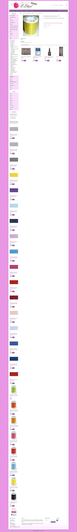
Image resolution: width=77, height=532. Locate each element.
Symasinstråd (12, 70)
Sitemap (11, 88)
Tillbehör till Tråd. (13, 67)
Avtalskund (11, 107)
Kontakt (31, 10)
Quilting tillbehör (12, 22)
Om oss (17, 10)
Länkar (11, 102)
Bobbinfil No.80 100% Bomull (14, 47)
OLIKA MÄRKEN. (12, 40)
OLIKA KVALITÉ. (12, 41)
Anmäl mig (53, 521)
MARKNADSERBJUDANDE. (13, 27)
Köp (13, 138)
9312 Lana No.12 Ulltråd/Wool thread (13, 64)
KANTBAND (11, 20)
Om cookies (11, 105)
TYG (10, 36)
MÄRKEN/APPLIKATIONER (13, 29)
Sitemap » (45, 26)
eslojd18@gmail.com (13, 116)
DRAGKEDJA (11, 83)
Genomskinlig (12, 44)
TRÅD (11, 38)
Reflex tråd (12, 65)
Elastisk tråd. (12, 52)
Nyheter (21, 10)
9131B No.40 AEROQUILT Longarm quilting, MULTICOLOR (14, 61)
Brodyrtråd (12, 68)
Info (11, 138)
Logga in (11, 109)
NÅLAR (11, 31)
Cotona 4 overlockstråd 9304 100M (14, 49)
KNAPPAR (11, 24)
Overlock (11, 43)
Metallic (11, 66)
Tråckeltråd (12, 53)
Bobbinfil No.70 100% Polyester (13, 57)
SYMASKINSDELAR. (13, 17)
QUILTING (11, 33)
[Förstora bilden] (31, 25)
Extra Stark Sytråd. (13, 72)
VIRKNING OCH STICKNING (12, 77)
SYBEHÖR (11, 34)
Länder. (11, 93)
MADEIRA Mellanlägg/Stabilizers (13, 81)
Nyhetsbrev (27, 10)
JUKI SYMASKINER (12, 15)
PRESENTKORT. (12, 85)
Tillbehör (11, 74)
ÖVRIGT (11, 79)
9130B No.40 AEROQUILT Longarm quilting (14, 59)
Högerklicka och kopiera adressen (26, 42)
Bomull (11, 45)
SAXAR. (11, 87)
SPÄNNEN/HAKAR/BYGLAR (14, 26)
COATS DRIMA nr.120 (13, 71)
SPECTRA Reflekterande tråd (14, 55)
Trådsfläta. (12, 42)
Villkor (14, 10)
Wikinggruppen (41, 530)
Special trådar (12, 69)
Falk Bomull (13, 51)
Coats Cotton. (13, 50)
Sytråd (11, 73)
